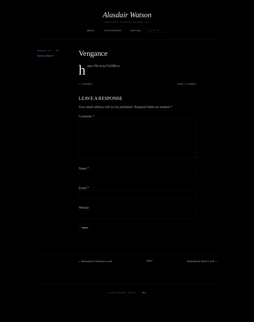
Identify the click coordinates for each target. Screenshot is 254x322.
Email (84, 188)
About (91, 30)
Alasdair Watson (127, 15)
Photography (113, 30)
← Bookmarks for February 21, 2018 (95, 261)
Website (84, 207)
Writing (136, 30)
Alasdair (87, 84)
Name (84, 168)
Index (149, 261)
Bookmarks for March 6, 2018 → (202, 261)
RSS (144, 293)
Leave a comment (186, 84)
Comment (86, 116)
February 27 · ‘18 (48, 51)
